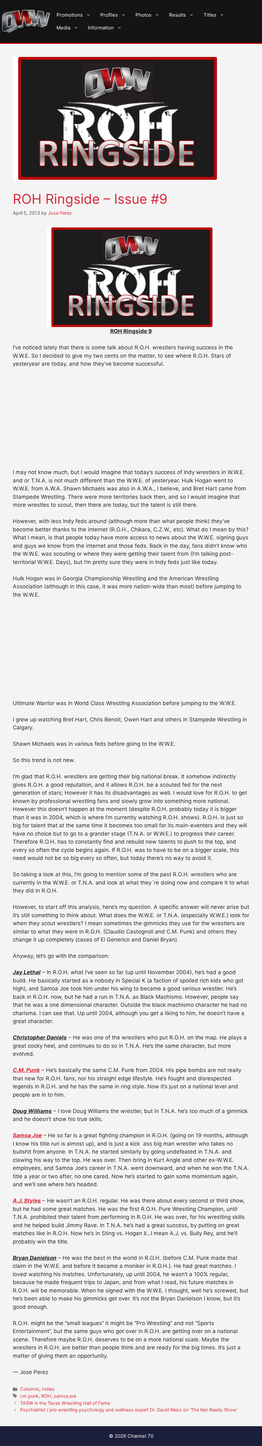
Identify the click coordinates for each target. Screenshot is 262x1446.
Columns (29, 1389)
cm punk (29, 1396)
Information (101, 28)
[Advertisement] (131, 421)
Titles (210, 15)
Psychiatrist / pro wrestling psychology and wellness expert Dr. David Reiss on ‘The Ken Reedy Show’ (129, 1409)
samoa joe (65, 1396)
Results (177, 15)
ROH (46, 1396)
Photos (143, 15)
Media (63, 28)
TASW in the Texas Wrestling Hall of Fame (65, 1403)
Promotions (70, 15)
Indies (48, 1389)
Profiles (109, 15)
